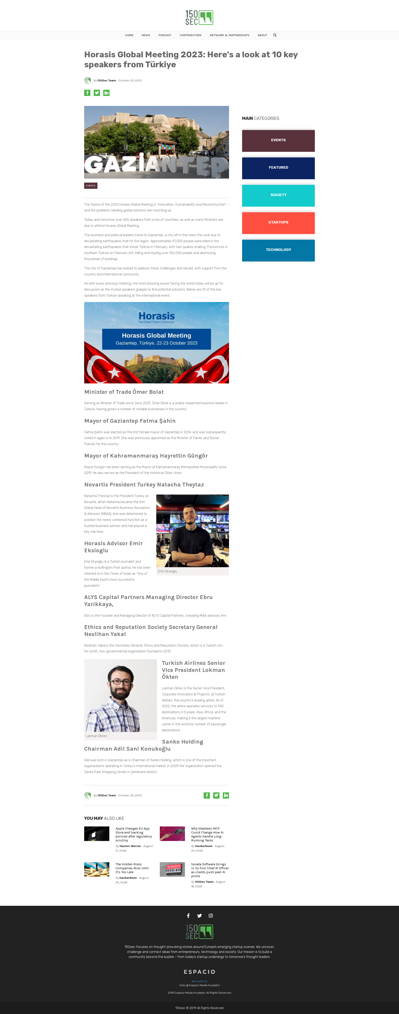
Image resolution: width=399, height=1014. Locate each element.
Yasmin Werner (130, 846)
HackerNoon (204, 846)
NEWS (146, 35)
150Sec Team (106, 80)
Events (90, 185)
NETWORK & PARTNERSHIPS (229, 35)
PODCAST (165, 35)
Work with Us (199, 981)
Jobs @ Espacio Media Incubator (199, 985)
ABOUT (262, 35)
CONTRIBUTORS (191, 35)
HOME (129, 35)
